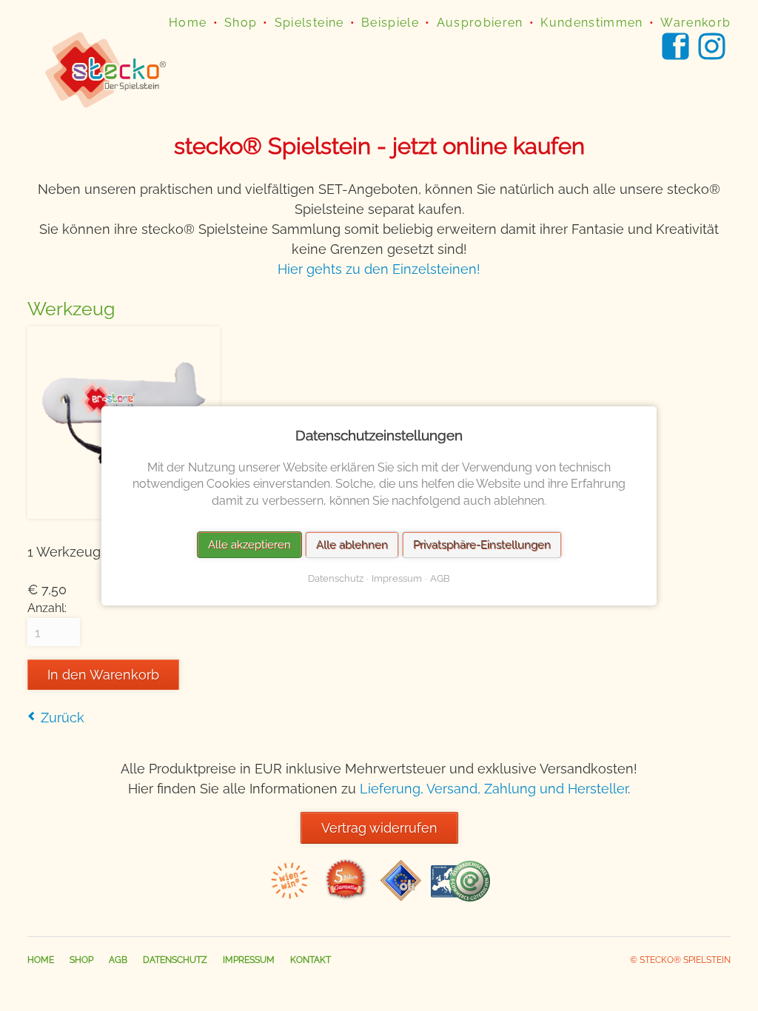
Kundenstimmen (591, 23)
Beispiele (390, 23)
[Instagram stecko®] (714, 46)
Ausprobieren (480, 23)
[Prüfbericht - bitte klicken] (401, 896)
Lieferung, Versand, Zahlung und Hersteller (494, 788)
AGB (118, 960)
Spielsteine (309, 23)
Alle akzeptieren (249, 544)
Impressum (249, 960)
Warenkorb (695, 23)
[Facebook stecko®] (678, 46)
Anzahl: (47, 608)
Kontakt (310, 960)
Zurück (62, 717)
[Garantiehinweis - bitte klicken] (345, 896)
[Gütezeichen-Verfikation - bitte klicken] (460, 896)
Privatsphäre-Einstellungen (482, 544)
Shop (240, 23)
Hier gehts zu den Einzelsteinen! (379, 269)
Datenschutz (175, 960)
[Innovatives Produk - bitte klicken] (290, 896)
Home (188, 23)
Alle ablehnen (352, 544)
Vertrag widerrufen (379, 828)
